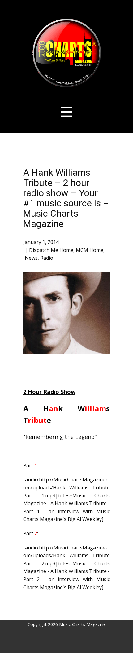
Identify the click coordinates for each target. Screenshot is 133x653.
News (31, 257)
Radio (46, 257)
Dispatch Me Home (51, 250)
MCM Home (89, 250)
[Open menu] (67, 112)
